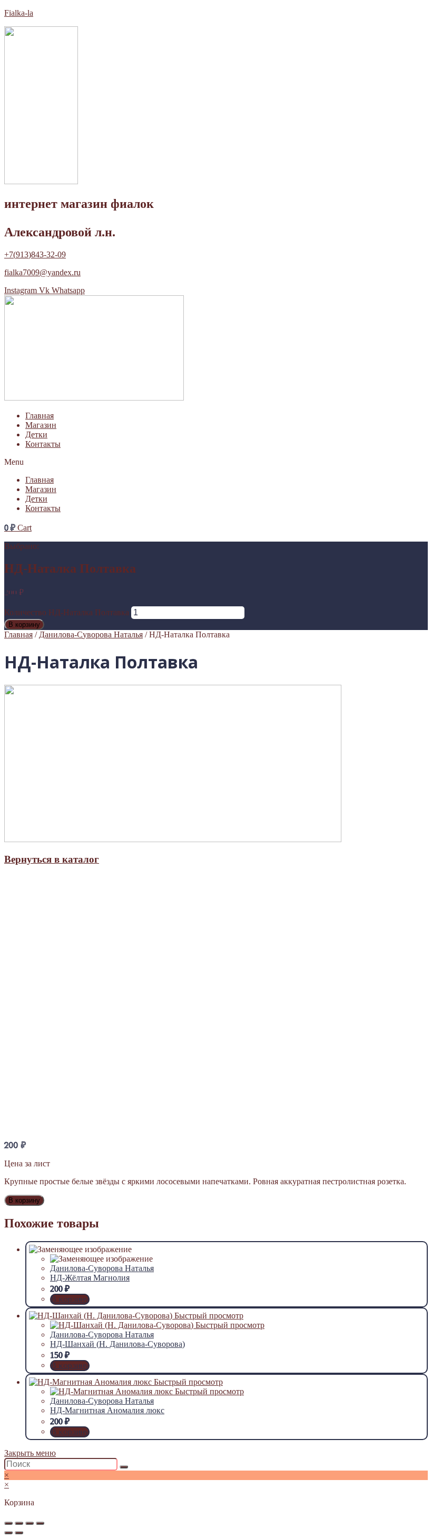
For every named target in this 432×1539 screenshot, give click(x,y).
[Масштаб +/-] (40, 1523)
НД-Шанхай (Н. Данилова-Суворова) (117, 1344)
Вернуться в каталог (51, 859)
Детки (36, 434)
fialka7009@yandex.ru (42, 272)
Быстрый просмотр (208, 1315)
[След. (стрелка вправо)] (19, 1532)
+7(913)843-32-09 (35, 254)
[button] (216, 462)
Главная (39, 415)
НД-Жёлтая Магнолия (90, 1277)
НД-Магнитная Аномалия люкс (107, 1410)
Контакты (43, 443)
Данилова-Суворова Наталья (91, 634)
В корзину (24, 624)
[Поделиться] (19, 1523)
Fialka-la (18, 12)
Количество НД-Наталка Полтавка (66, 612)
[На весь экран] (29, 1523)
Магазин (40, 425)
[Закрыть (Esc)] (8, 1523)
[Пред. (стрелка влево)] (8, 1532)
